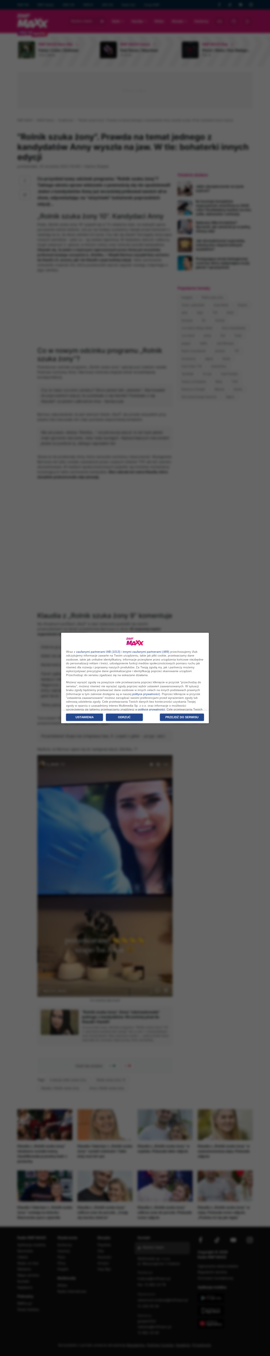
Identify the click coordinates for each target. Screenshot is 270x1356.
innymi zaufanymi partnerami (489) (146, 651)
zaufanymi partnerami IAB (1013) (98, 651)
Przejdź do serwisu (181, 717)
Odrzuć (124, 717)
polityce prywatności (145, 694)
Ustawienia (85, 717)
